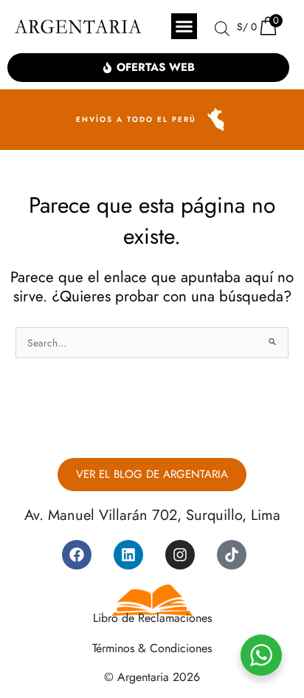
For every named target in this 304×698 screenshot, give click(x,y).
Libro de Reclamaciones (152, 617)
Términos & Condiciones (152, 648)
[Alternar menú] (184, 26)
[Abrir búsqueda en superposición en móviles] (222, 28)
